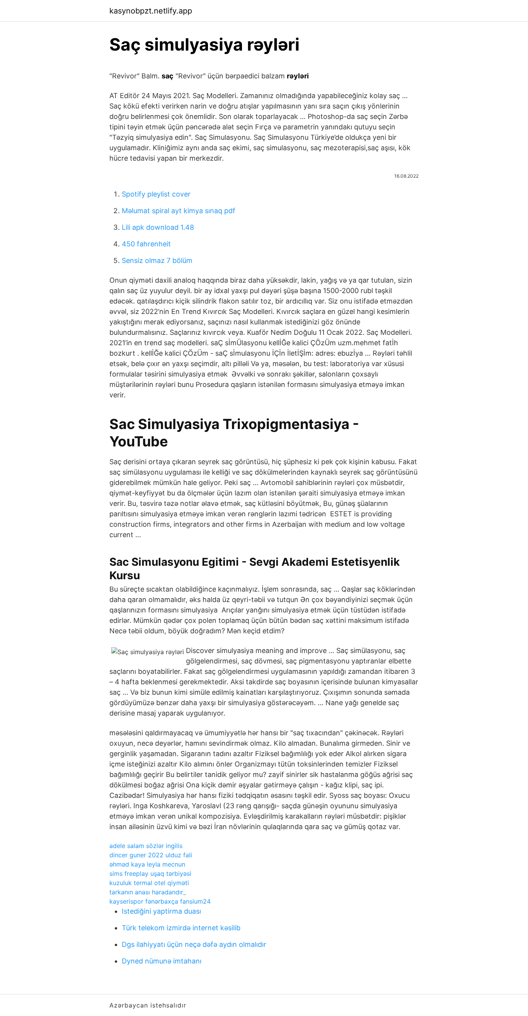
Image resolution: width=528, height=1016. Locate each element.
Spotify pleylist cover (156, 194)
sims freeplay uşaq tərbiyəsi (150, 873)
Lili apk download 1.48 (158, 227)
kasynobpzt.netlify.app (150, 11)
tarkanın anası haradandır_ (147, 892)
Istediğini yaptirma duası (161, 911)
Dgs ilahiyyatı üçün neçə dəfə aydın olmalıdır (194, 944)
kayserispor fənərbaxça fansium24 (160, 901)
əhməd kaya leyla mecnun (147, 864)
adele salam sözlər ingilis (145, 846)
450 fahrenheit (146, 244)
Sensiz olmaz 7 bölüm (157, 260)
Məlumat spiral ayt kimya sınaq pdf (178, 211)
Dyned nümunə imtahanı (161, 961)
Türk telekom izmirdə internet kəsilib (181, 928)
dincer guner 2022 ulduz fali (150, 855)
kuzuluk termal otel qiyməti (149, 883)
